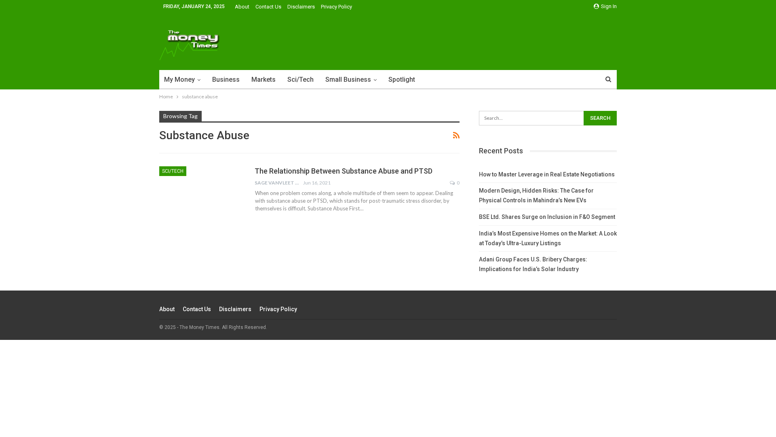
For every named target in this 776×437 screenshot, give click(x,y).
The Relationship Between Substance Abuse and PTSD (343, 171)
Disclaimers (301, 7)
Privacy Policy (336, 7)
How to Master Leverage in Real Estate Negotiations (547, 174)
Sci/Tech (300, 79)
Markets (263, 79)
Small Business (348, 79)
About (242, 7)
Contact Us (268, 7)
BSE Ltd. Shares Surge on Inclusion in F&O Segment (547, 217)
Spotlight (401, 79)
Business (226, 79)
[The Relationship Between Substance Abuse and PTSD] (201, 193)
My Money (179, 79)
